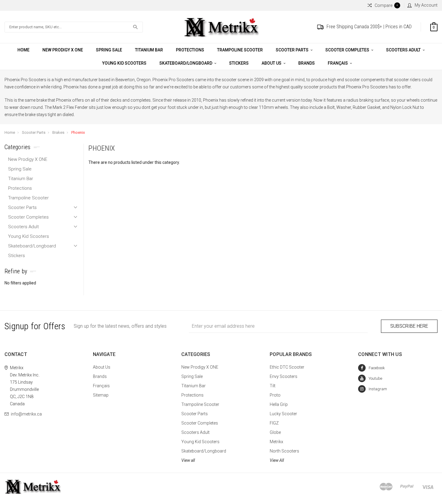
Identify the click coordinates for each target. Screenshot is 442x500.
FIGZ (274, 423)
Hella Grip (279, 404)
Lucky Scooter (283, 413)
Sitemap (101, 395)
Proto (275, 395)
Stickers (239, 63)
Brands (306, 63)
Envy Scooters (283, 376)
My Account (426, 5)
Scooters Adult (404, 50)
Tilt (272, 385)
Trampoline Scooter (240, 50)
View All (277, 460)
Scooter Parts (292, 50)
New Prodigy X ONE (62, 50)
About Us (272, 63)
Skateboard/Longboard (186, 63)
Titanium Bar (149, 50)
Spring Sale (109, 50)
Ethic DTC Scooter (287, 367)
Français (338, 63)
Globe (275, 432)
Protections (190, 50)
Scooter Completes (347, 50)
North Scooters (284, 451)
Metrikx (276, 441)
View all (188, 460)
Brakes (58, 132)
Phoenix (78, 132)
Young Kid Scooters (124, 63)
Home (23, 50)
